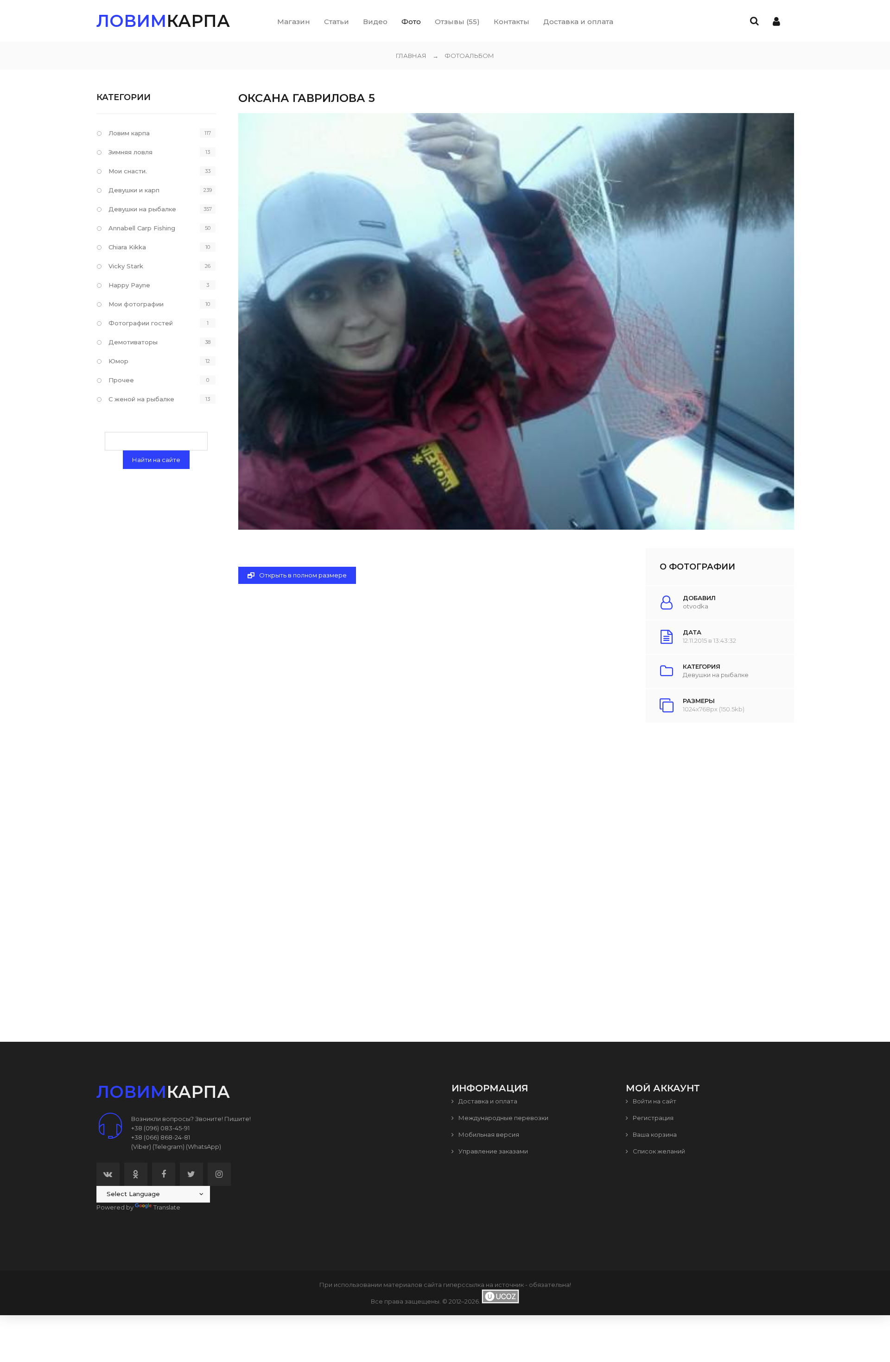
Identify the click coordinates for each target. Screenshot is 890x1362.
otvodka (695, 606)
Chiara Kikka (127, 247)
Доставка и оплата (487, 1101)
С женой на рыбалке (141, 399)
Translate (166, 1207)
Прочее (121, 380)
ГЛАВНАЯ (411, 55)
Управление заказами (492, 1151)
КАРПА (163, 21)
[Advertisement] (516, 861)
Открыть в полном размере (302, 575)
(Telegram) (168, 1146)
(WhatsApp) (203, 1146)
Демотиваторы (133, 342)
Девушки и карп (133, 190)
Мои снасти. (127, 171)
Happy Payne (129, 285)
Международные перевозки (502, 1117)
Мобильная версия (488, 1134)
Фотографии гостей (140, 323)
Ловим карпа (129, 133)
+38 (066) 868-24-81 (160, 1137)
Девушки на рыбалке (716, 674)
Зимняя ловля (130, 152)
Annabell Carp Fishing (141, 228)
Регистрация (652, 1117)
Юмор (118, 361)
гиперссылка (463, 1284)
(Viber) (141, 1146)
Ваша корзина (654, 1134)
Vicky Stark (125, 266)
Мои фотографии (136, 304)
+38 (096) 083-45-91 (160, 1128)
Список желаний (658, 1151)
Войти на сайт (653, 1101)
